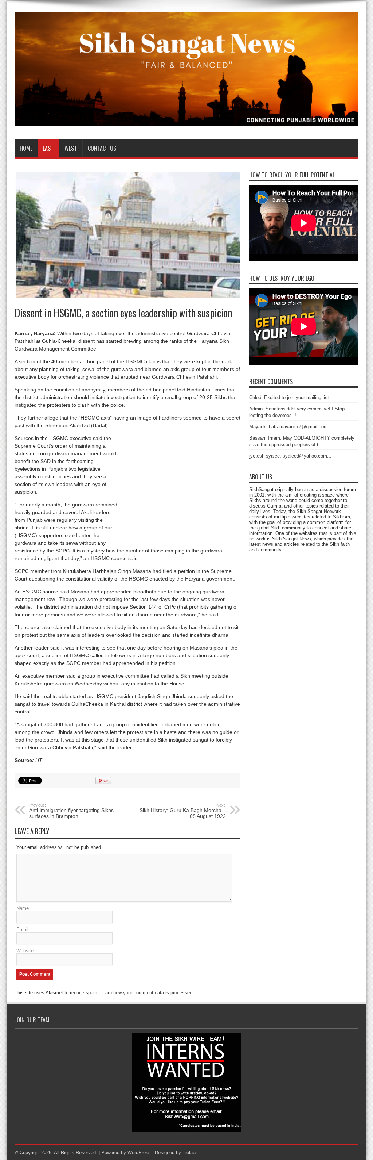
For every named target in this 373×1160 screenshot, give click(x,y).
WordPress (139, 1152)
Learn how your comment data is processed (146, 992)
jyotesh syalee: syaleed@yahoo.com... (290, 456)
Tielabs (190, 1152)
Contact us (102, 148)
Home (26, 148)
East (48, 148)
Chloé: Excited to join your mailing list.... (292, 397)
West (70, 148)
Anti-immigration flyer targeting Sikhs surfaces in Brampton (71, 811)
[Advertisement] (179, 493)
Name (22, 908)
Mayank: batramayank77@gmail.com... (290, 426)
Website (25, 950)
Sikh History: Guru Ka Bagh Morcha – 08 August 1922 (183, 811)
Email (22, 929)
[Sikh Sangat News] (186, 121)
